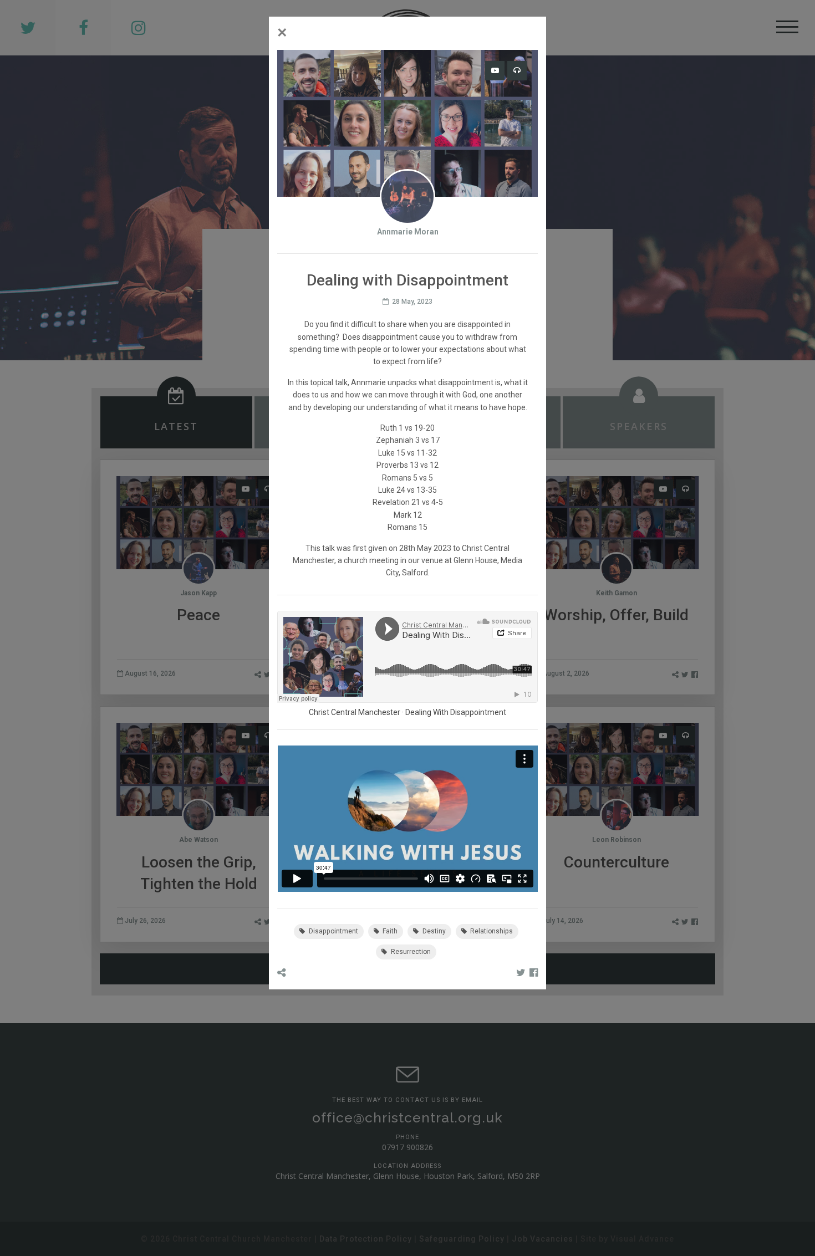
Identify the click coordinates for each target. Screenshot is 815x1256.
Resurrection (410, 952)
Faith (389, 931)
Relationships (490, 931)
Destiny (433, 931)
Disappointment (332, 931)
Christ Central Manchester (354, 712)
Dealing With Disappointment (455, 712)
